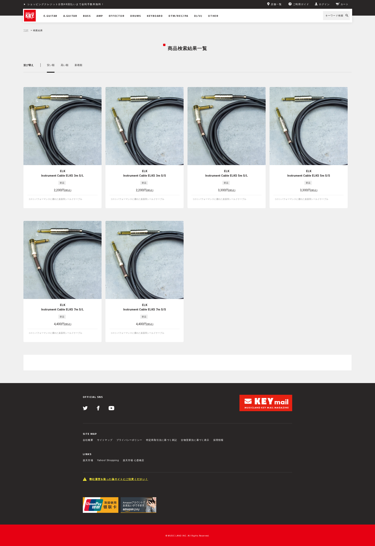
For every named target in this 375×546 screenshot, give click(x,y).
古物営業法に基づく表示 (195, 440)
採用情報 (218, 440)
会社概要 (88, 440)
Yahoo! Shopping (108, 460)
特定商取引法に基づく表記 (161, 440)
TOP (26, 30)
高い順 (64, 65)
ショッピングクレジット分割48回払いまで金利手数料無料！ (65, 4)
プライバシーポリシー (129, 440)
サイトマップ (104, 440)
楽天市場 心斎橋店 (133, 460)
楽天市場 (88, 460)
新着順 (78, 65)
